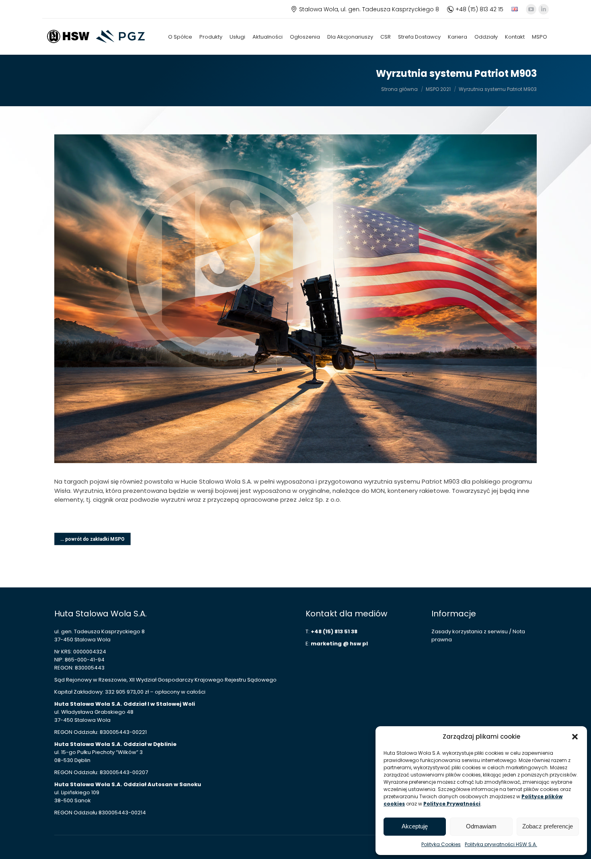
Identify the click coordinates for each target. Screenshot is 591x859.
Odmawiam (481, 826)
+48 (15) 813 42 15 (479, 9)
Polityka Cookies (441, 844)
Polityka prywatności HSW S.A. (501, 844)
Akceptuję (415, 826)
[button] (575, 737)
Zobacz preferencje (547, 826)
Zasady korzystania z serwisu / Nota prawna (478, 635)
